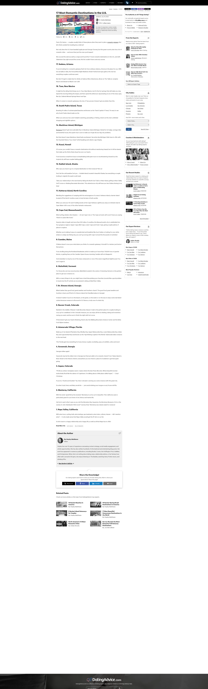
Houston (128, 111)
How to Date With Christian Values (139, 55)
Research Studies (143, 27)
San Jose (140, 114)
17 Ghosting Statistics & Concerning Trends (140, 202)
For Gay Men (130, 252)
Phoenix (128, 114)
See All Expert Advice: (132, 81)
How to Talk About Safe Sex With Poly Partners (139, 72)
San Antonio (141, 106)
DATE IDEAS (70, 426)
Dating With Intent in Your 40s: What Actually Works (138, 64)
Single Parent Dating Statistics (139, 195)
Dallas (139, 111)
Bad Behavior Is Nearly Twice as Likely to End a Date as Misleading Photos (140, 186)
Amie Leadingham (136, 58)
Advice (88, 3)
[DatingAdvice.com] (68, 3)
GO (129, 129)
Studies (111, 3)
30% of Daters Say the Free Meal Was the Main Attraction (140, 210)
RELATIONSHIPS (79, 426)
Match (129, 272)
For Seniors (141, 254)
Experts (103, 3)
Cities (95, 3)
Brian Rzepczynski (136, 67)
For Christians (131, 266)
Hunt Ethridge (135, 50)
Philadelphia (141, 103)
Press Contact (144, 164)
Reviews (120, 3)
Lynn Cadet (136, 191)
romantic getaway (112, 42)
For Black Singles (143, 250)
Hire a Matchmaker (132, 164)
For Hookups (131, 254)
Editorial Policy (142, 25)
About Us (129, 25)
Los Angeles (129, 106)
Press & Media (131, 27)
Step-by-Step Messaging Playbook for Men (138, 47)
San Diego (140, 108)
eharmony (141, 272)
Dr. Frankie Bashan (136, 75)
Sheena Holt (136, 198)
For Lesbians (141, 252)
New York (128, 103)
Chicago (128, 108)
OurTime (129, 274)
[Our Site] (132, 3)
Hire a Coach (131, 162)
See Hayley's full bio (65, 463)
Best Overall (130, 250)
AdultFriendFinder (143, 274)
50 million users (140, 20)
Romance (59, 130)
